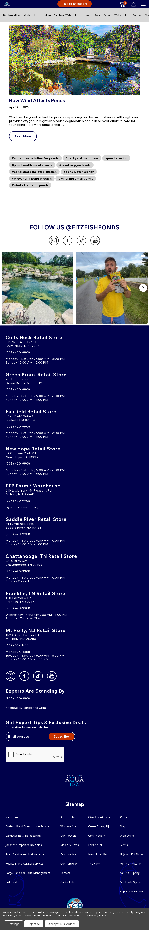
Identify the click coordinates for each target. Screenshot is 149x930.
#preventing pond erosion (32, 178)
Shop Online (127, 835)
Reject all (34, 924)
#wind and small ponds (75, 178)
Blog (122, 826)
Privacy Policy (97, 915)
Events (124, 845)
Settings (14, 924)
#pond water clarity (78, 172)
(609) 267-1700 (17, 645)
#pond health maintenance (32, 165)
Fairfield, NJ (95, 845)
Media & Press (69, 845)
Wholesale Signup (131, 882)
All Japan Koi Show (131, 854)
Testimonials (68, 854)
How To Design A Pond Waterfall (104, 15)
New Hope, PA (97, 854)
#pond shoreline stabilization (34, 172)
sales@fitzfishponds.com (26, 708)
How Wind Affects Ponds (37, 100)
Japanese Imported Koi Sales (24, 845)
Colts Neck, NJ (97, 835)
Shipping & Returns (131, 891)
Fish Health (13, 882)
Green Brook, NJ (98, 826)
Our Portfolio (68, 863)
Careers (65, 873)
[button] (37, 288)
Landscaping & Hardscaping (23, 835)
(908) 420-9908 (18, 352)
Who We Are (68, 826)
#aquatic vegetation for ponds (35, 158)
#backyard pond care (82, 158)
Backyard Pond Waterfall (19, 15)
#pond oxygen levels (75, 165)
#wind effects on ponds (30, 185)
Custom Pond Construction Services (28, 826)
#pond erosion (116, 158)
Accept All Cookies (62, 924)
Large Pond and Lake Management (28, 873)
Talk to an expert (74, 4)
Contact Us (67, 882)
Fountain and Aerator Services (24, 863)
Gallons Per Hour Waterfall (59, 15)
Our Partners (68, 835)
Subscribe (61, 736)
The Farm (94, 863)
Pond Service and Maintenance (25, 854)
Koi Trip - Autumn (131, 863)
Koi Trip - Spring (129, 873)
